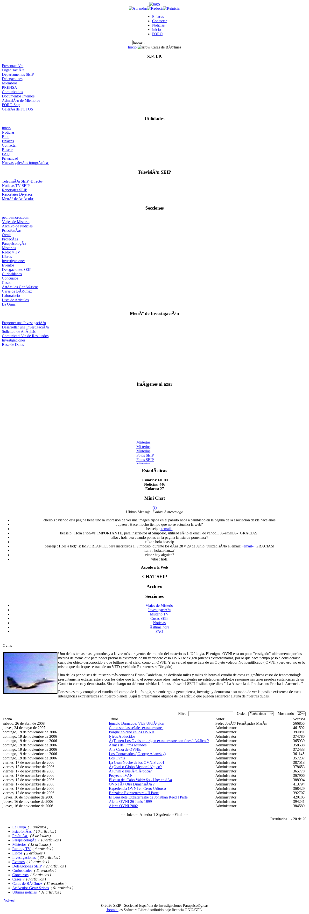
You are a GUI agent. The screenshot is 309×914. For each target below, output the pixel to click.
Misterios (9, 248)
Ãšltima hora (159, 627)
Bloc (5, 137)
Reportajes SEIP (14, 190)
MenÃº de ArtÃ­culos (18, 199)
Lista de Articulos (15, 300)
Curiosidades (12, 274)
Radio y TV (11, 252)
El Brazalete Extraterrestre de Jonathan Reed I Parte (148, 797)
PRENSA (9, 87)
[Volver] (9, 900)
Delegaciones (12, 79)
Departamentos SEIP (18, 74)
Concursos (10, 278)
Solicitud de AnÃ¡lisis (18, 331)
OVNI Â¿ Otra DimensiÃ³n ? (131, 784)
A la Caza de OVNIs (125, 749)
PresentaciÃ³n (12, 66)
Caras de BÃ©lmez (17, 291)
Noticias (158, 25)
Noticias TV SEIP (16, 186)
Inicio (156, 29)
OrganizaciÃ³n (13, 70)
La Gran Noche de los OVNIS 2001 (136, 762)
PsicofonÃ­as (11, 230)
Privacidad (10, 158)
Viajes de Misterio (15, 222)
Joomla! (112, 910)
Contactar (159, 21)
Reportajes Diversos (17, 194)
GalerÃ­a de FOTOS (17, 109)
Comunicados (12, 92)
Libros (7, 256)
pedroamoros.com (15, 217)
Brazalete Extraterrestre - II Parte (134, 793)
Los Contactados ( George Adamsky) (137, 754)
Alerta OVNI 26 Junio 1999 (130, 801)
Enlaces (158, 16)
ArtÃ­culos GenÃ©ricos (20, 287)
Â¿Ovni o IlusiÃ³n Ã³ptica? (130, 771)
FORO (157, 34)
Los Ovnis (117, 758)
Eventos (8, 265)
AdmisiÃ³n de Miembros (21, 100)
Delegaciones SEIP (16, 269)
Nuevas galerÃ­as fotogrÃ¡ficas (25, 163)
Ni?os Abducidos (122, 736)
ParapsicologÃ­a (14, 243)
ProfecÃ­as (10, 239)
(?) (155, 507)
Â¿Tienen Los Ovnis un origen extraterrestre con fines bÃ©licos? (159, 741)
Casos (6, 282)
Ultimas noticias (24, 892)
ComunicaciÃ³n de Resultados (25, 336)
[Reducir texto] (155, 8)
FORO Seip (11, 105)
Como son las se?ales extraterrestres (136, 728)
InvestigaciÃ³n (159, 610)
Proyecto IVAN (121, 775)
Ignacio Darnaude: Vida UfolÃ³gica (136, 723)
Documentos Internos (18, 96)
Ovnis (6, 235)
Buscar (7, 150)
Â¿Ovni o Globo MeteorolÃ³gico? (135, 767)
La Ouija (8, 304)
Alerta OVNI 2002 (123, 806)
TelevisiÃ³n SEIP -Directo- (22, 181)
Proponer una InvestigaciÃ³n (24, 323)
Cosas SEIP (159, 618)
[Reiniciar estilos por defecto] (172, 8)
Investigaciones (13, 261)
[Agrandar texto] (138, 8)
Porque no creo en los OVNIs (131, 732)
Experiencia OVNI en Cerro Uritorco (137, 788)
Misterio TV (159, 614)
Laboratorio (11, 295)
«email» (167, 529)
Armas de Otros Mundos (128, 745)
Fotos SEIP (145, 453)
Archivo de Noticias (17, 226)
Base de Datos (13, 344)
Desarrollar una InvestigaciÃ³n (25, 327)
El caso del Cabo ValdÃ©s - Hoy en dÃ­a (140, 780)
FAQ (6, 154)
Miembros (9, 83)
